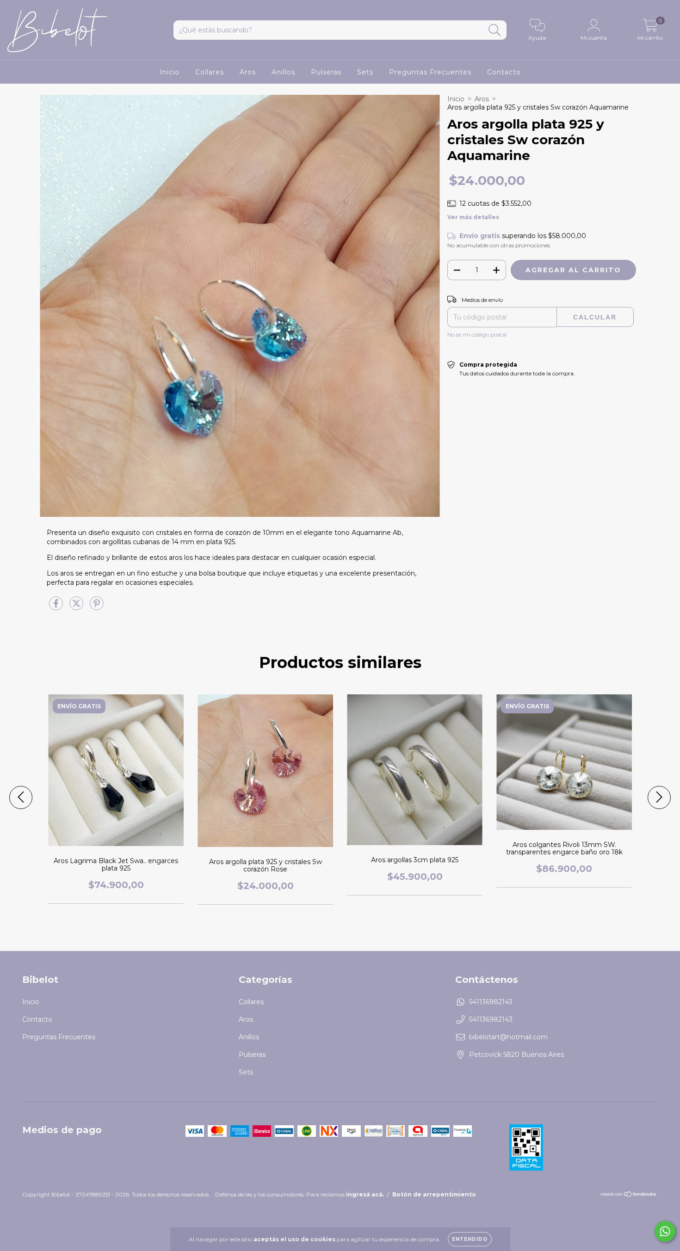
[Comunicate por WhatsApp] (665, 1231)
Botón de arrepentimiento (434, 1194)
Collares (209, 72)
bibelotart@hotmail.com (508, 1037)
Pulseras (326, 72)
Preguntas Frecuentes (430, 72)
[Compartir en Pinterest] (97, 607)
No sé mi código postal (477, 334)
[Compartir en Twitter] (77, 607)
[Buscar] (495, 30)
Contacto (504, 72)
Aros (248, 72)
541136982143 (491, 1002)
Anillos (283, 72)
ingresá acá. (365, 1194)
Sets (365, 72)
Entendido (470, 1239)
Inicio (169, 72)
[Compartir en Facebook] (57, 607)
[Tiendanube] (629, 1195)
